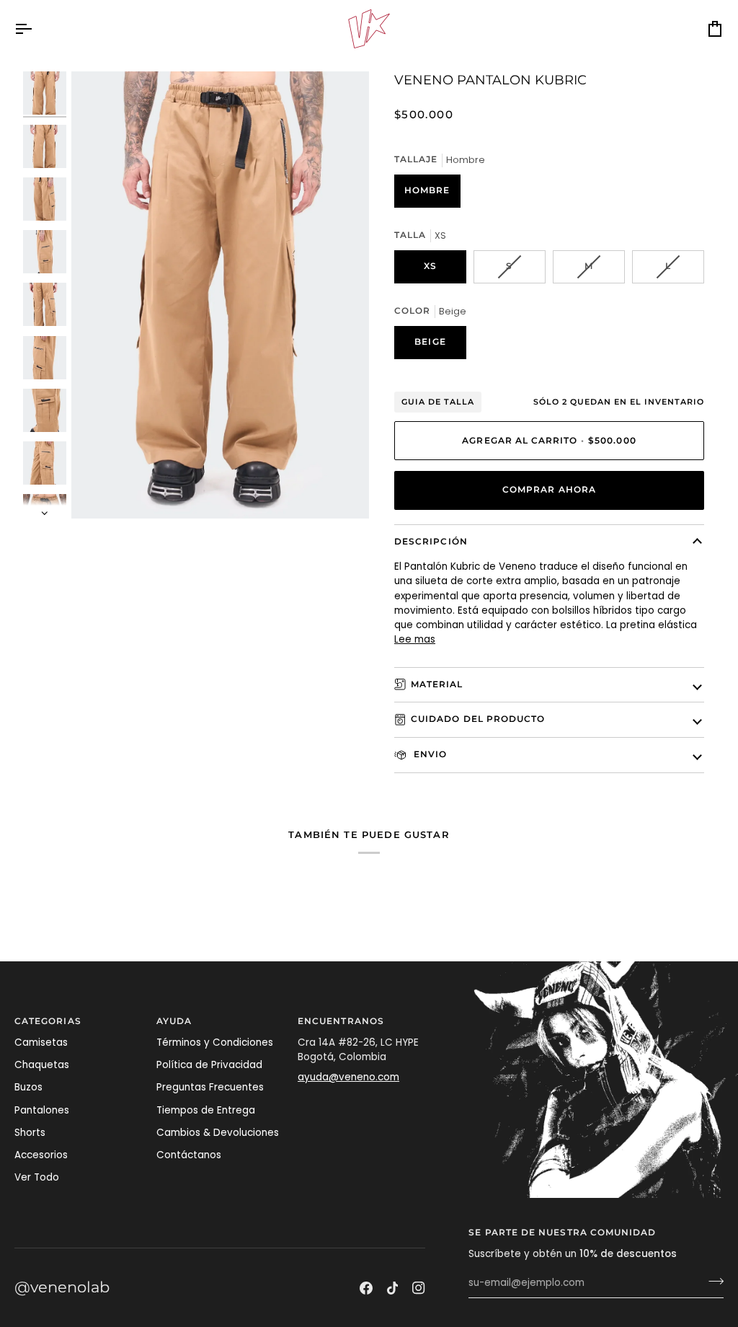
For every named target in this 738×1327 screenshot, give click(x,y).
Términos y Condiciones (214, 1042)
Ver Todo (36, 1177)
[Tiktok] (393, 1288)
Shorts (29, 1132)
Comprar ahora (549, 490)
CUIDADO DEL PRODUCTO (478, 719)
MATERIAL (437, 684)
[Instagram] (418, 1288)
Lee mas (414, 639)
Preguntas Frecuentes (210, 1087)
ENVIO (429, 754)
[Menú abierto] (36, 29)
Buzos (28, 1087)
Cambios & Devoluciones (217, 1132)
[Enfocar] (220, 295)
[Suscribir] (712, 1281)
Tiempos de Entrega (205, 1110)
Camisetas (41, 1042)
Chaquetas (41, 1065)
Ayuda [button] (174, 1021)
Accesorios (41, 1155)
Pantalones (41, 1110)
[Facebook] (366, 1288)
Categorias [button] (47, 1021)
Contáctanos (188, 1155)
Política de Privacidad (209, 1065)
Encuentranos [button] (341, 1021)
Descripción (431, 542)
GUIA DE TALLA (437, 402)
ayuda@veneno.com (348, 1077)
